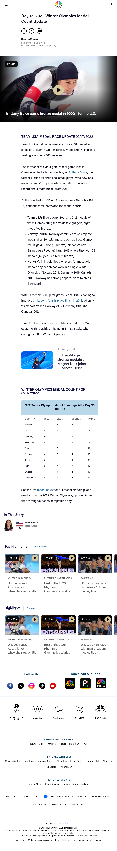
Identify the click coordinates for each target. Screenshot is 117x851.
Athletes (52, 744)
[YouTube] (53, 686)
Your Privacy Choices (60, 796)
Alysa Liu (107, 761)
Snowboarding (80, 784)
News (33, 744)
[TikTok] (42, 686)
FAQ (84, 744)
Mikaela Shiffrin (13, 761)
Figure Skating (52, 784)
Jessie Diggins (77, 761)
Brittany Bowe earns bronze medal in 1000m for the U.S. (51, 114)
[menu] (6, 5)
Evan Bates (29, 761)
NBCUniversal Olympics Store (50, 805)
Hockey (66, 784)
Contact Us (77, 805)
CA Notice (82, 796)
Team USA (74, 744)
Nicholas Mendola (29, 39)
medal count (45, 490)
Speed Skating (31, 526)
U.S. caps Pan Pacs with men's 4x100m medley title (93, 587)
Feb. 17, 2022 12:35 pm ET (33, 43)
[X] (21, 686)
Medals (62, 744)
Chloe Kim (62, 761)
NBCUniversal (64, 823)
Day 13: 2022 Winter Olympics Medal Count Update (55, 19)
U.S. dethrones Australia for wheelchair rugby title (22, 587)
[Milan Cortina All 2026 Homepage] (58, 4)
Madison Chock (46, 761)
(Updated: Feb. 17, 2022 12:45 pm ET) (38, 46)
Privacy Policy (30, 796)
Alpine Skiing (35, 784)
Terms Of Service (101, 796)
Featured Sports (58, 780)
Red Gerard (50, 767)
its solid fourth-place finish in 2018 (59, 300)
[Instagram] (31, 686)
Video (42, 744)
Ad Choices (12, 796)
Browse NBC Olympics (58, 740)
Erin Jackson (65, 767)
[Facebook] (10, 686)
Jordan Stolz (93, 761)
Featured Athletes (59, 757)
